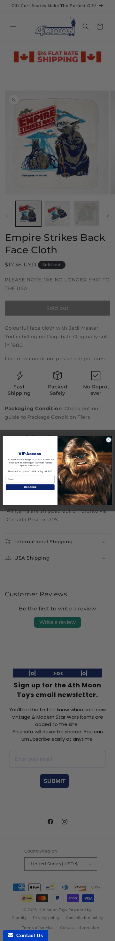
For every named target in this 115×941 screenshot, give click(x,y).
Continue (30, 487)
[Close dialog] (108, 439)
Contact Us (28, 935)
